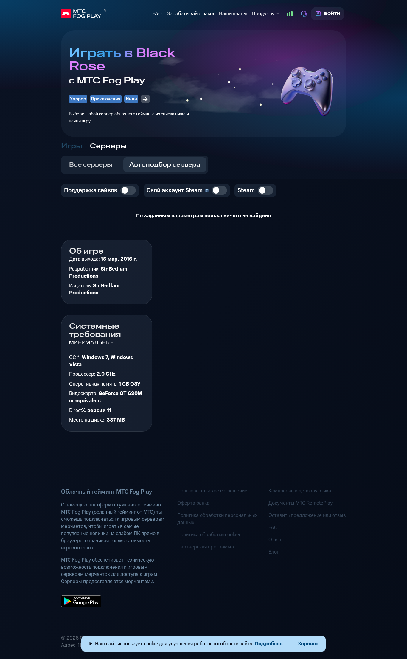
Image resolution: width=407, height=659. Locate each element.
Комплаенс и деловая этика (299, 491)
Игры (71, 146)
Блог (273, 552)
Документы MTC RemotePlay (300, 503)
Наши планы (233, 13)
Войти (332, 13)
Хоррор (78, 99)
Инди (131, 99)
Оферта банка (193, 503)
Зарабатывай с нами (190, 13)
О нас (274, 539)
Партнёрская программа (205, 547)
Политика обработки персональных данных (217, 519)
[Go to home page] (105, 14)
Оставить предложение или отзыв (307, 515)
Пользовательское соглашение (212, 491)
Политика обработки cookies (209, 534)
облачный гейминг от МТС (123, 512)
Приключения (105, 99)
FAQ (157, 13)
